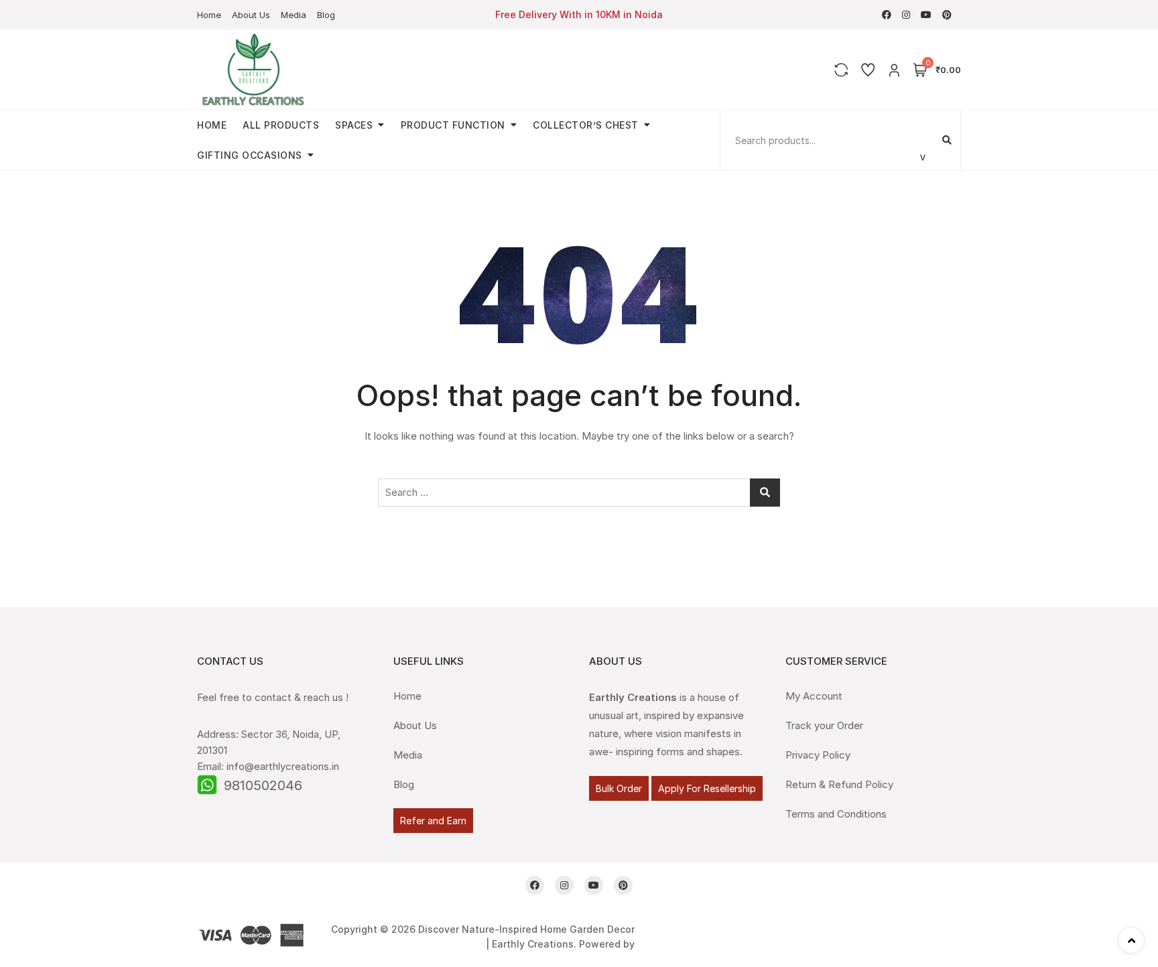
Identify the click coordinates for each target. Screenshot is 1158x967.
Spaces (354, 125)
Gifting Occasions (249, 155)
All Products (281, 125)
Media (293, 14)
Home (209, 14)
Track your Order (824, 725)
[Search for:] (579, 492)
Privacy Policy (817, 755)
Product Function (453, 125)
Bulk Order (619, 788)
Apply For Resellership (707, 788)
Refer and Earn (433, 820)
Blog (326, 14)
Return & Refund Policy (839, 784)
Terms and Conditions (836, 814)
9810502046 (263, 785)
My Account (813, 696)
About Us (251, 14)
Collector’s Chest (586, 125)
